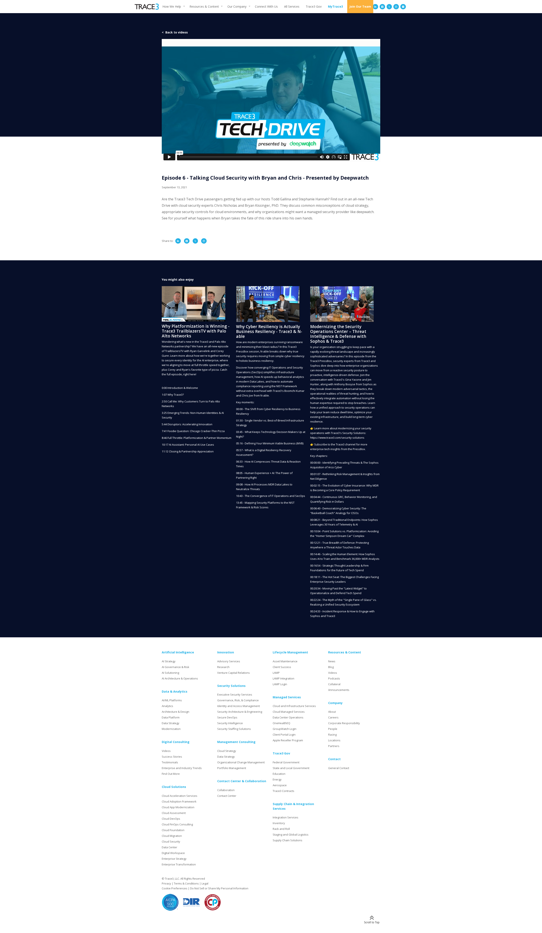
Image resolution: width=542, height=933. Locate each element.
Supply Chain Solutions (287, 840)
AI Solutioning (170, 673)
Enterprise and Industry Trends (182, 768)
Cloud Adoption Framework (179, 801)
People (332, 729)
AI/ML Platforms (172, 700)
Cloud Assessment (174, 813)
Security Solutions (231, 686)
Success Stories (172, 756)
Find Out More (171, 774)
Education (279, 774)
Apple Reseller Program (288, 740)
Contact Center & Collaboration (241, 781)
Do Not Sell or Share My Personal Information (219, 888)
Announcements (338, 690)
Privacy (166, 883)
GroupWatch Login (284, 729)
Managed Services (287, 697)
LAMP (276, 673)
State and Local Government (291, 768)
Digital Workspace (173, 853)
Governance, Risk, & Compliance (238, 700)
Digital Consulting (175, 742)
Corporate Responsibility (344, 723)
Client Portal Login (284, 734)
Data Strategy (170, 723)
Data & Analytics (174, 691)
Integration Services (285, 817)
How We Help (171, 6)
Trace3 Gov (314, 6)
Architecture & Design (175, 712)
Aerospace (280, 785)
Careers (333, 717)
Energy (277, 779)
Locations (334, 740)
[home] (147, 6)
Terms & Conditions (186, 883)
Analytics (167, 706)
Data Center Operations (288, 717)
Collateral (334, 684)
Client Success (282, 667)
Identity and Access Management (238, 706)
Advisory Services (228, 661)
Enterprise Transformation (179, 864)
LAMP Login (280, 684)
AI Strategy (169, 661)
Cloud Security (171, 841)
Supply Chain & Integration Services (293, 806)
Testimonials (170, 762)
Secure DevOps (227, 717)
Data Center (169, 847)
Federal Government (286, 762)
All (291, 6)
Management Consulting (236, 742)
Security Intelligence (230, 723)
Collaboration (226, 790)
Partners (333, 746)
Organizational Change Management (241, 762)
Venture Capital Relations (233, 673)
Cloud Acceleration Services (179, 796)
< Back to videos (175, 32)
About (332, 712)
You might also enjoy (178, 279)
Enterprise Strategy (174, 859)
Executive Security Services (234, 694)
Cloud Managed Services (289, 712)
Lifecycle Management (290, 652)
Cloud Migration (172, 836)
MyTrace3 (335, 6)
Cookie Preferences (174, 888)
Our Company (236, 6)
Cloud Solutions (174, 787)
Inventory (279, 823)
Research (223, 667)
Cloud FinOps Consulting (177, 824)
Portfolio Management (231, 768)
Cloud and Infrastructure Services (294, 706)
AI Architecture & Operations (180, 678)
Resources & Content (204, 6)
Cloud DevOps (171, 819)
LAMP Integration (283, 678)
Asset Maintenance (285, 661)
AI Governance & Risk (175, 667)
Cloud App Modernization (178, 807)
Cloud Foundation (173, 830)
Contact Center (226, 796)
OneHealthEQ (281, 723)
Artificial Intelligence (178, 652)
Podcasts (334, 678)
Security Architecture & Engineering (239, 712)
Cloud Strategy (226, 751)
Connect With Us (266, 6)
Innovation (225, 652)
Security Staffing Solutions (234, 729)
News (331, 661)
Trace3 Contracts (283, 791)
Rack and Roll (281, 829)
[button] (172, 6)
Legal (205, 883)
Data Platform (171, 717)
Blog (331, 667)
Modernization (171, 729)
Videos (166, 751)
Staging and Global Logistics (290, 834)
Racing (332, 734)
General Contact (338, 768)
